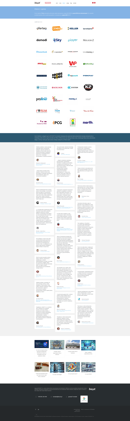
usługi (67, 3)
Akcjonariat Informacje (77, 409)
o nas (60, 3)
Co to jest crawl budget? (57, 374)
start (57, 3)
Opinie (36, 136)
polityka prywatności (77, 411)
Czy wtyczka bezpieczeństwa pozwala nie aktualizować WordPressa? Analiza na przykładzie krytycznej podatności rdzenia (41, 353)
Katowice (93, 409)
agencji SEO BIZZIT (51, 136)
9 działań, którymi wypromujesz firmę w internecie (57, 353)
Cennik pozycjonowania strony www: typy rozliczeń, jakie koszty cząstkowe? (41, 375)
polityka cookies (78, 410)
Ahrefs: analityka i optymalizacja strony (88, 353)
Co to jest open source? (72, 373)
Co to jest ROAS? (88, 374)
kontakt (74, 3)
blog (71, 3)
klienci (64, 3)
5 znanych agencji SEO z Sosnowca (73, 352)
